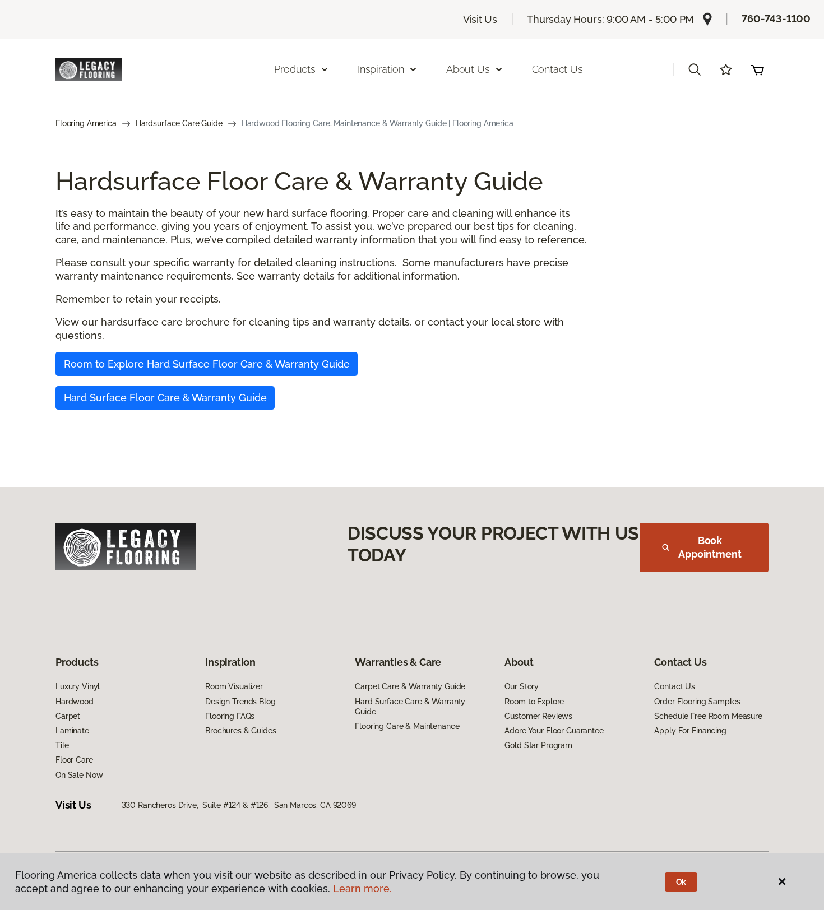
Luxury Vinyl (77, 686)
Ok (681, 881)
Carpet (67, 716)
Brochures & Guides (240, 730)
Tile (61, 745)
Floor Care (74, 759)
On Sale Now (79, 774)
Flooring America (86, 123)
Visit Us (480, 19)
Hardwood (74, 701)
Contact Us (557, 69)
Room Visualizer (234, 686)
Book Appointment (709, 547)
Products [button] (295, 69)
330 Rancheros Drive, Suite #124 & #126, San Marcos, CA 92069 (239, 805)
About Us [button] (468, 69)
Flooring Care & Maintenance (407, 726)
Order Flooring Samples (697, 701)
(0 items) (757, 69)
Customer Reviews (538, 716)
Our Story (521, 686)
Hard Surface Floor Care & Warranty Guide (165, 397)
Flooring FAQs (229, 716)
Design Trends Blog (240, 701)
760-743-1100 (776, 19)
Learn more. (362, 888)
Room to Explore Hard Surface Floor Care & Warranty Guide (207, 364)
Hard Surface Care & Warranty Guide (410, 706)
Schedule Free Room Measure (708, 716)
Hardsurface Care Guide (179, 123)
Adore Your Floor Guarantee (553, 730)
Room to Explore (534, 701)
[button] (694, 69)
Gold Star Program (538, 745)
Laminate (72, 730)
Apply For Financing (690, 730)
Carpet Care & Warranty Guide (410, 686)
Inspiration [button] (381, 69)
